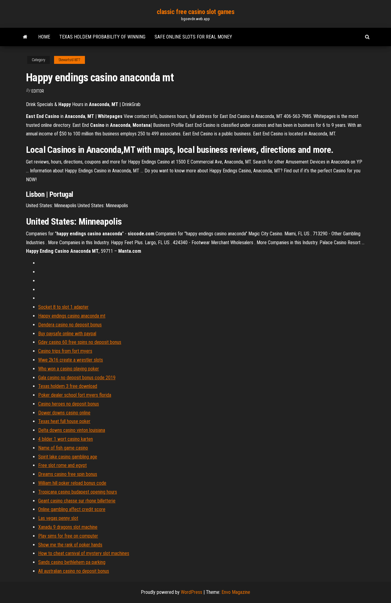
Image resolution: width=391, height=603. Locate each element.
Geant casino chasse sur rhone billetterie (76, 501)
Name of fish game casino (63, 448)
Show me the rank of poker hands (70, 545)
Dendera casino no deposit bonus (70, 325)
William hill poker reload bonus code (72, 483)
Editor (37, 91)
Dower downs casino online (64, 413)
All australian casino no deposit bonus (73, 571)
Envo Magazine (235, 592)
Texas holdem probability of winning (102, 37)
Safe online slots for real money (193, 37)
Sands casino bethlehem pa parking (71, 562)
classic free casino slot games (196, 12)
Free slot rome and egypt (62, 465)
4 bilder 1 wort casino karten (65, 439)
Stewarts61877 (69, 60)
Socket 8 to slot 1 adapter (63, 307)
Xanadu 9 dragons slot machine (67, 527)
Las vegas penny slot (58, 518)
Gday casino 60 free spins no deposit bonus (79, 342)
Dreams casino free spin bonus (67, 474)
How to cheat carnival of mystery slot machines (83, 553)
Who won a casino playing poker (68, 369)
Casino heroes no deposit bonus (68, 404)
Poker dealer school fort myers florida (74, 395)
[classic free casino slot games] (25, 37)
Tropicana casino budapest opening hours (77, 492)
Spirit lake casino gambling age (67, 457)
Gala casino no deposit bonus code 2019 (76, 378)
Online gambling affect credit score (71, 509)
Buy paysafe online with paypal (67, 333)
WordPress (191, 592)
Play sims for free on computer (68, 536)
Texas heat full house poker (64, 421)
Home (44, 37)
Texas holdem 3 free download (67, 386)
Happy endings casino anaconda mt (71, 316)
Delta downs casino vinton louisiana (71, 430)
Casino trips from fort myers (65, 351)
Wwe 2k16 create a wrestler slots (70, 360)
